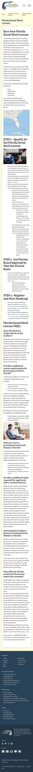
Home (3, 14)
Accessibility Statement (8, 766)
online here (15, 182)
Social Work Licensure (9, 718)
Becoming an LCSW (8, 714)
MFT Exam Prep (7, 692)
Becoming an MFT (8, 716)
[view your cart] (24, 5)
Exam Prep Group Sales (9, 684)
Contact (5, 662)
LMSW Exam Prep (8, 676)
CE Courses (6, 710)
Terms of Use (21, 662)
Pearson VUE (19, 308)
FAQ (4, 664)
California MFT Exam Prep (10, 696)
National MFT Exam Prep (10, 694)
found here (12, 281)
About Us (5, 660)
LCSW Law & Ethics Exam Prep (11, 680)
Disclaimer (21, 664)
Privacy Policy (22, 660)
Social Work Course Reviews (11, 682)
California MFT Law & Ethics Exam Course (14, 698)
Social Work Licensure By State (13, 14)
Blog (4, 666)
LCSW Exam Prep (8, 678)
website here (23, 50)
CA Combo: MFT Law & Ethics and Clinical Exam (16, 700)
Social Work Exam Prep (9, 674)
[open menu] (29, 5)
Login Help (21, 658)
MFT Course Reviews (9, 702)
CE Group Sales (7, 712)
